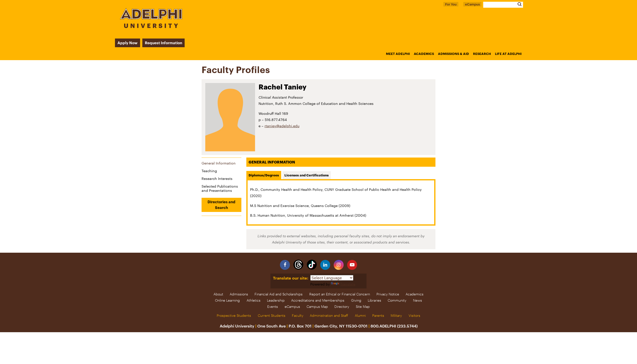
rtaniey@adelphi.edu (282, 126)
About (218, 294)
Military (396, 315)
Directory (341, 306)
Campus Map (317, 306)
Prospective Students (234, 315)
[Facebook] (285, 265)
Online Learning (227, 300)
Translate (347, 284)
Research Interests (217, 178)
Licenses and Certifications (306, 175)
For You (451, 4)
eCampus (472, 4)
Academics (424, 54)
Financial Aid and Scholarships (279, 294)
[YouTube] (352, 265)
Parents (378, 315)
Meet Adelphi (398, 54)
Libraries (374, 300)
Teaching (209, 171)
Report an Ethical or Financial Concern (339, 294)
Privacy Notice (387, 294)
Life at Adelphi (508, 54)
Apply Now (127, 42)
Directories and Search (221, 205)
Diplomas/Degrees (264, 175)
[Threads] (298, 264)
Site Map (363, 306)
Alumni (360, 315)
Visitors (414, 315)
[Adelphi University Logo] (151, 27)
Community (397, 300)
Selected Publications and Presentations (220, 188)
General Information (219, 163)
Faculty (297, 315)
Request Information (163, 42)
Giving (356, 300)
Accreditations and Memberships (317, 300)
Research (482, 54)
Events (272, 306)
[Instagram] (339, 265)
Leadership (276, 300)
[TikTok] (312, 264)
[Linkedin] (325, 265)
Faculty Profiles (236, 69)
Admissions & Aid (453, 54)
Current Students (271, 315)
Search (519, 4)
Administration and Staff (329, 315)
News (417, 300)
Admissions (239, 294)
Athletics (254, 300)
